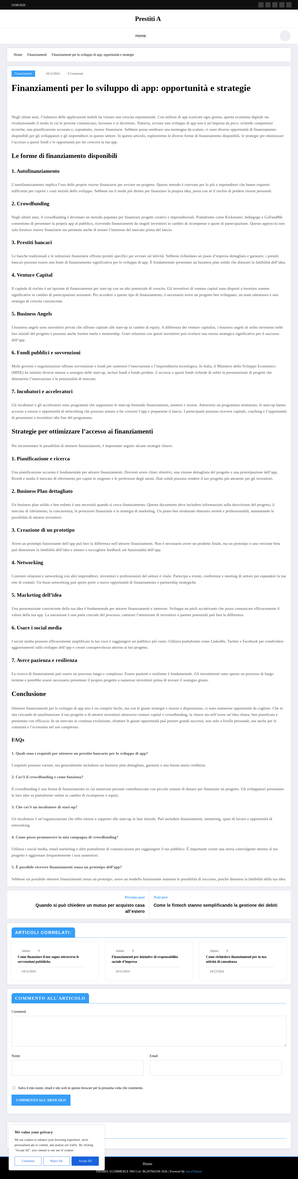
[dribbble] (274, 4)
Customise (28, 1161)
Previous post (135, 897)
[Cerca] (270, 36)
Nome (16, 1056)
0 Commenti (75, 73)
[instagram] (281, 4)
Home (140, 36)
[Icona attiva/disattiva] (10, 36)
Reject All (56, 1161)
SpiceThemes (194, 1171)
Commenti (19, 1011)
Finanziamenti (23, 73)
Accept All (85, 1161)
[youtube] (288, 4)
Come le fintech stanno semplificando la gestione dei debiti (215, 905)
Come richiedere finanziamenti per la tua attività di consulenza (236, 959)
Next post (161, 897)
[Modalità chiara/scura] (285, 35)
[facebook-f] (261, 4)
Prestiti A (148, 18)
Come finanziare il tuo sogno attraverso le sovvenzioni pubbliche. (48, 959)
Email (154, 1056)
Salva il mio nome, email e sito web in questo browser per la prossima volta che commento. (80, 1088)
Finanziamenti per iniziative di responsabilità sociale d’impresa (145, 959)
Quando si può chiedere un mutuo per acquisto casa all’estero (90, 908)
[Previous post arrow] (13, 904)
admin (26, 951)
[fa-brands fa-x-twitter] (268, 4)
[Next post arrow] (284, 904)
